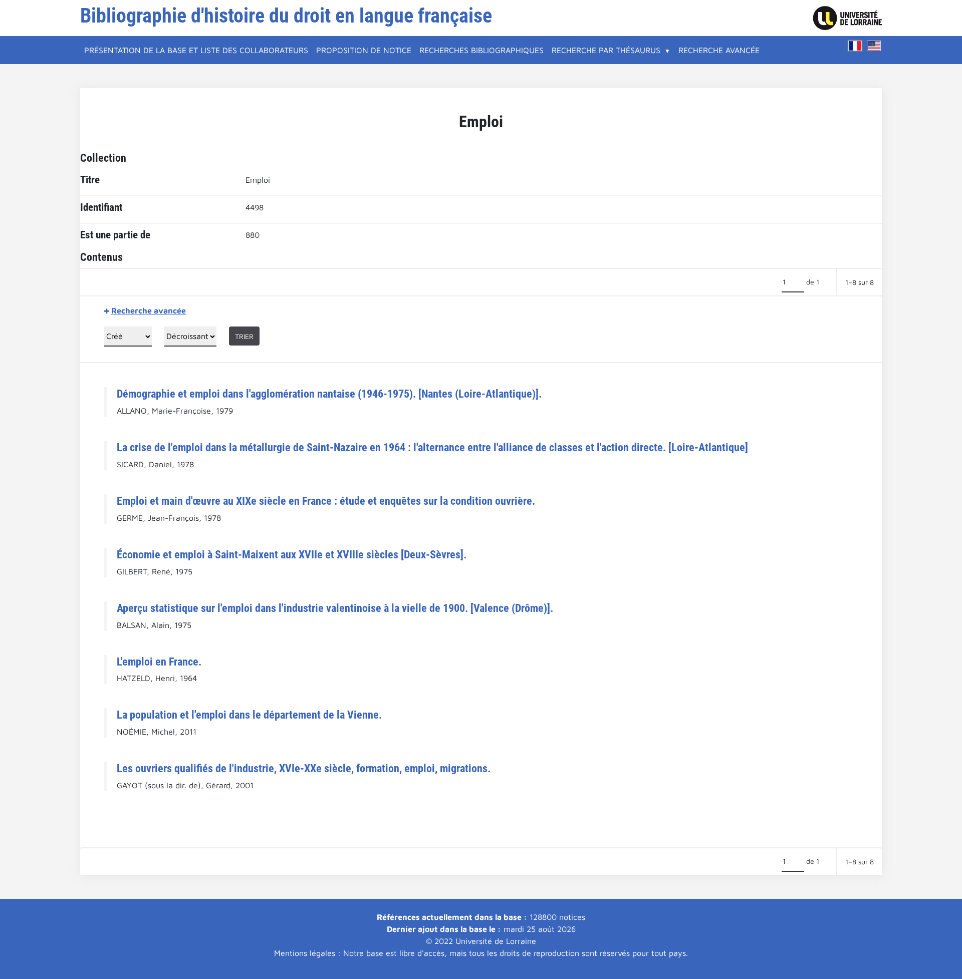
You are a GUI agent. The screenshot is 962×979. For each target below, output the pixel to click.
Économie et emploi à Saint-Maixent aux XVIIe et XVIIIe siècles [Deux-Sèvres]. (291, 554)
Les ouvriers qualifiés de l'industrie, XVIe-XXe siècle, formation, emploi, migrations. (304, 768)
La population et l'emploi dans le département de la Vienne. (249, 714)
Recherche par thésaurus (606, 50)
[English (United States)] (874, 46)
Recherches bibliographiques (481, 50)
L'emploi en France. (159, 661)
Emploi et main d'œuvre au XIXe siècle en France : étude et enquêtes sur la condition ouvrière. (326, 500)
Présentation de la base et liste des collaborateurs (196, 50)
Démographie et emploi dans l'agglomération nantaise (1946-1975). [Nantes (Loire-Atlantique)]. (329, 393)
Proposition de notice (363, 50)
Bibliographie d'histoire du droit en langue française (286, 16)
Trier (244, 336)
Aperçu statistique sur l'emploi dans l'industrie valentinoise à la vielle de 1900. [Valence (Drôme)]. (335, 607)
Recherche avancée (719, 50)
